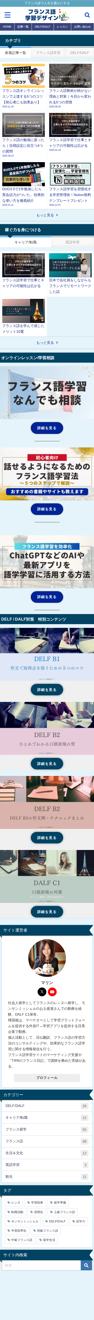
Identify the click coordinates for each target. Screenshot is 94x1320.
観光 (46, 1176)
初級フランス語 (47, 1230)
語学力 (80, 1221)
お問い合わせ (82, 26)
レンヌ (15, 1202)
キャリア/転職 (46, 1117)
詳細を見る (47, 428)
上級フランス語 (64, 1212)
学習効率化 (18, 1230)
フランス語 (46, 1141)
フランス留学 (46, 1129)
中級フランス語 (21, 1239)
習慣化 (38, 1212)
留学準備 (60, 1202)
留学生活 (49, 1239)
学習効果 (37, 1202)
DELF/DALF (42, 26)
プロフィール (47, 1077)
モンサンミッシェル (24, 1221)
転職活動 (17, 1212)
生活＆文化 (46, 1153)
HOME (7, 26)
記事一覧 (23, 26)
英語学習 (46, 1165)
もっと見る (45, 215)
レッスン (62, 26)
